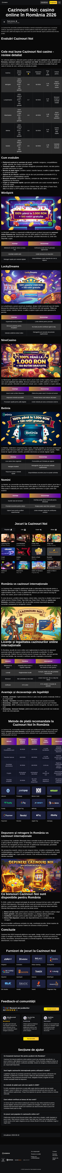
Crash (37, 529)
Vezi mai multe (31, 1038)
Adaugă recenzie (51, 1009)
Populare (7, 529)
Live (22, 529)
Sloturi (52, 529)
